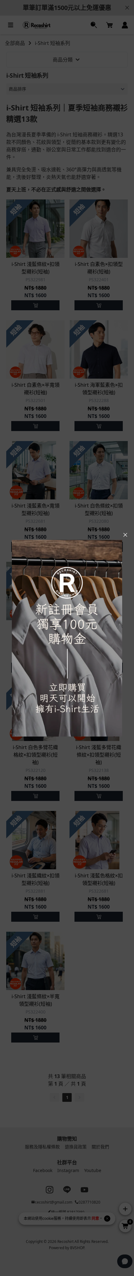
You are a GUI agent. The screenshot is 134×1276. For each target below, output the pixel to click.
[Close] (125, 535)
